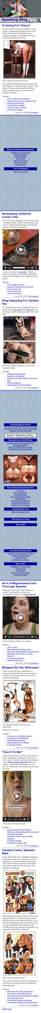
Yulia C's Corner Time (14, 291)
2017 (6, 429)
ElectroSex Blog (20, 575)
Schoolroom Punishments (15, 103)
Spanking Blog (14, 19)
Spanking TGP (21, 558)
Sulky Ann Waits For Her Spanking (18, 99)
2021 (24, 427)
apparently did (30, 594)
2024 (13, 427)
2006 (18, 431)
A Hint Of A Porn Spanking (16, 105)
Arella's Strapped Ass (14, 383)
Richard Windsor (20, 154)
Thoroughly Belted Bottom (15, 658)
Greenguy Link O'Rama (20, 573)
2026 (6, 427)
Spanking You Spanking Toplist (20, 554)
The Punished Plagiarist (15, 109)
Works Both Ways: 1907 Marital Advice (20, 991)
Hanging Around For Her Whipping (18, 742)
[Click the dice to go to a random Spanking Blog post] (32, 23)
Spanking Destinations (20, 556)
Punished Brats (20, 495)
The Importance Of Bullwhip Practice (19, 993)
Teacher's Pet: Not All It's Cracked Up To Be (21, 101)
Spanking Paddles (20, 445)
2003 (29, 431)
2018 (35, 427)
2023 (16, 427)
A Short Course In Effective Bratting (19, 830)
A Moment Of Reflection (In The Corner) (20, 287)
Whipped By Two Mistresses (20, 667)
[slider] (19, 267)
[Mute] (32, 268)
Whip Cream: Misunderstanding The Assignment (23, 651)
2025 (9, 427)
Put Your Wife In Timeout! (15, 284)
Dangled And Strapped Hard (16, 374)
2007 (15, 431)
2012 (24, 429)
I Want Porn (20, 571)
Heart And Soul (20, 163)
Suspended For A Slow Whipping (18, 738)
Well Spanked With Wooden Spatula (19, 649)
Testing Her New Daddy (15, 834)
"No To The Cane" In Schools (17, 107)
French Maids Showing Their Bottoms (19, 1000)
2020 (27, 427)
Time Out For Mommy (14, 293)
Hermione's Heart (20, 161)
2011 (27, 429)
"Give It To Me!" (12, 647)
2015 (13, 429)
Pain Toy (20, 491)
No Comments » (33, 112)
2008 (11, 431)
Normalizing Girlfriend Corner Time (16, 215)
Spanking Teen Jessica (20, 505)
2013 (20, 429)
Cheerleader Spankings (20, 501)
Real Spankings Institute (20, 497)
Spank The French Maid (15, 998)
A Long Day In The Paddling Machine (19, 736)
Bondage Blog (20, 157)
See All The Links (20, 172)
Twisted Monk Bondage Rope (20, 449)
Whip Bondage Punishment (16, 740)
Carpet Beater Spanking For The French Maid (22, 1002)
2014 (17, 429)
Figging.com (20, 569)
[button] (20, 249)
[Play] (5, 268)
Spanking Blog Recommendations (20, 443)
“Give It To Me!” (12, 752)
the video (23, 272)
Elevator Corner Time (14, 289)
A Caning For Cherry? (16, 25)
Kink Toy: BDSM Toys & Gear (20, 447)
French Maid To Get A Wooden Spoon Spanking (23, 996)
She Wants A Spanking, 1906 (16, 843)
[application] (21, 249)
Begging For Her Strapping (16, 376)
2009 (35, 429)
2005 (22, 431)
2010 (31, 429)
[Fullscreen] (36, 268)
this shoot (18, 310)
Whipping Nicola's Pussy (15, 660)
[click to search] (38, 22)
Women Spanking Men (20, 512)
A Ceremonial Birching (14, 745)
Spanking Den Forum (20, 560)
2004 (26, 431)
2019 (31, 427)
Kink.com (30, 310)
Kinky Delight (20, 165)
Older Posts (7, 1009)
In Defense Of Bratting (14, 841)
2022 (20, 427)
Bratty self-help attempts (17, 762)
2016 (9, 429)
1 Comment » (34, 1005)
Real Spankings (20, 493)
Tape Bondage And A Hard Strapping (19, 385)
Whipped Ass (20, 499)
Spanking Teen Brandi (20, 503)
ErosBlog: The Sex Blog (20, 152)
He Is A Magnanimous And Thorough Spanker (19, 585)
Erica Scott (20, 159)
